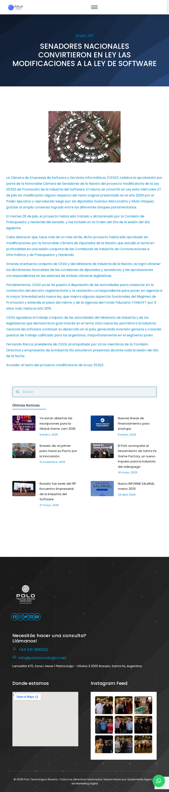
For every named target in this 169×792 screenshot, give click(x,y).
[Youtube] (37, 616)
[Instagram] (20, 616)
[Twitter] (25, 616)
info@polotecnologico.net (42, 657)
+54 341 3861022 (33, 649)
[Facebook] (14, 616)
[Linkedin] (31, 616)
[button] (124, 725)
